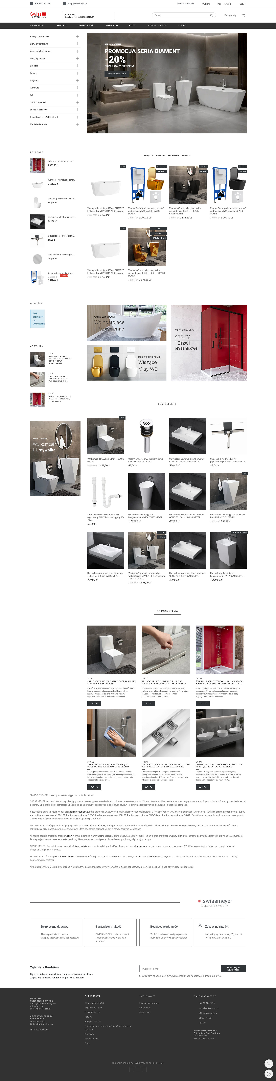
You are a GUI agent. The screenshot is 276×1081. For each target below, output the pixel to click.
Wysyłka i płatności (94, 1003)
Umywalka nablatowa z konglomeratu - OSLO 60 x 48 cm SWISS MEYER (105, 574)
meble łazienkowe (112, 856)
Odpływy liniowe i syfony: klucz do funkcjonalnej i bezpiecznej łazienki (164, 682)
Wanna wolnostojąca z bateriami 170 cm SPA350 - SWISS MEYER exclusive (61, 180)
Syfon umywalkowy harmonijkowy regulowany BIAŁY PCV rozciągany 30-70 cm (105, 517)
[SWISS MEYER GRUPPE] (38, 15)
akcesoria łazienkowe (149, 856)
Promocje (89, 1034)
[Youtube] (144, 1069)
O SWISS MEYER (92, 1012)
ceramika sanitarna (138, 846)
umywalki (81, 846)
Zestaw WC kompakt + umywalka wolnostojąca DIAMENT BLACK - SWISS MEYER (185, 211)
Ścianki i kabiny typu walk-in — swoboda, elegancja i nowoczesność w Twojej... (220, 682)
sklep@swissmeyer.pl (77, 3)
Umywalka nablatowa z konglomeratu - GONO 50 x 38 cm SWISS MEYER (187, 516)
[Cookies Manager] (268, 1074)
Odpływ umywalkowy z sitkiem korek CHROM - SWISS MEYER (145, 460)
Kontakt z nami (92, 1038)
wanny (68, 836)
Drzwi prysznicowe (39, 44)
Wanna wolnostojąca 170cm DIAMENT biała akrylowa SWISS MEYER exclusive (105, 209)
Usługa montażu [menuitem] (86, 25)
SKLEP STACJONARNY (185, 4)
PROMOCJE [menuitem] (113, 25)
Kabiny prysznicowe (39, 36)
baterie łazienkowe (64, 856)
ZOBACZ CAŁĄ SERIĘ (116, 74)
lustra (86, 856)
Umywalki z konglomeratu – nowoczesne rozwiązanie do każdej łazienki (220, 766)
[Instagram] (138, 1069)
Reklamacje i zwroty (149, 1003)
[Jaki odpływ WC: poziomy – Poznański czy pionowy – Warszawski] (37, 359)
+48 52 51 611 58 (42, 3)
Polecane (160, 155)
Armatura (34, 87)
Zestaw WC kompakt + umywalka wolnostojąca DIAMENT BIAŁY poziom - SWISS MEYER (146, 576)
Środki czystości (38, 102)
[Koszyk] (268, 1063)
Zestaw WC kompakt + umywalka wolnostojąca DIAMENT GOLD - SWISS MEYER (146, 273)
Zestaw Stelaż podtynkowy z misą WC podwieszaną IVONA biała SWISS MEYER (61, 273)
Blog (87, 1043)
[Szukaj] (211, 15)
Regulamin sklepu (93, 1008)
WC (31, 95)
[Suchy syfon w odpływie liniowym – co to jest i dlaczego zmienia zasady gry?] (166, 733)
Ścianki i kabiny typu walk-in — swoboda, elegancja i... (60, 399)
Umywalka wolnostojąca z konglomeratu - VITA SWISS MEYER (227, 574)
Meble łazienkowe (38, 124)
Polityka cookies (93, 1021)
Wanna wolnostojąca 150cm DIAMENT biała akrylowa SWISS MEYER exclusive (105, 271)
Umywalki (34, 80)
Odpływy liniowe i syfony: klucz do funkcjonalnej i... (58, 378)
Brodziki (34, 65)
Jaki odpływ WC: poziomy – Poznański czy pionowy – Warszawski (111, 682)
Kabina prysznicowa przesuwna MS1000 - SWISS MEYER (61, 161)
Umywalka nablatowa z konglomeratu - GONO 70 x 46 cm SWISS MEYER (187, 574)
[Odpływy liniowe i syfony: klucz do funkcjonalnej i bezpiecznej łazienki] (37, 379)
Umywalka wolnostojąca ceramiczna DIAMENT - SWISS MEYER (227, 516)
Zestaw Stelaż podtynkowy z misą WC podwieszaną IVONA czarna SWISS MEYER (228, 211)
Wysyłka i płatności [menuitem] (157, 25)
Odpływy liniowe (37, 58)
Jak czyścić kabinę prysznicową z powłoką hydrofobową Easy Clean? (108, 766)
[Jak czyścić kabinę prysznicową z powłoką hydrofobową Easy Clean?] (111, 733)
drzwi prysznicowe (96, 825)
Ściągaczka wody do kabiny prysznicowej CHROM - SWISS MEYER (61, 236)
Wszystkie (148, 155)
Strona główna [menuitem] (38, 25)
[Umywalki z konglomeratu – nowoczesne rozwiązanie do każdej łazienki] (220, 733)
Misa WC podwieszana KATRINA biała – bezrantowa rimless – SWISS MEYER (61, 198)
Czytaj (94, 704)
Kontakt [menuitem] (183, 25)
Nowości (186, 155)
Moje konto (144, 1012)
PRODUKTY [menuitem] (61, 25)
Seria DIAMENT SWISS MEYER (44, 117)
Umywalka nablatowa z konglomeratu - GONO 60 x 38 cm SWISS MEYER (61, 217)
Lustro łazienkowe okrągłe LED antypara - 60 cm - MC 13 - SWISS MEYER (61, 254)
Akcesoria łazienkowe (40, 51)
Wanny (33, 73)
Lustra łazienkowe (38, 109)
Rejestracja (144, 1008)
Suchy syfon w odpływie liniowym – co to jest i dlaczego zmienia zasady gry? (166, 766)
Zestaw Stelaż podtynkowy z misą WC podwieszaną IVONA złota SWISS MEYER (146, 211)
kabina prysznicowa (78, 811)
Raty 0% (88, 1017)
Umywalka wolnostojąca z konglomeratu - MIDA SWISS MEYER (145, 516)
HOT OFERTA (173, 155)
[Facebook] (131, 1069)
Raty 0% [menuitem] (132, 25)
